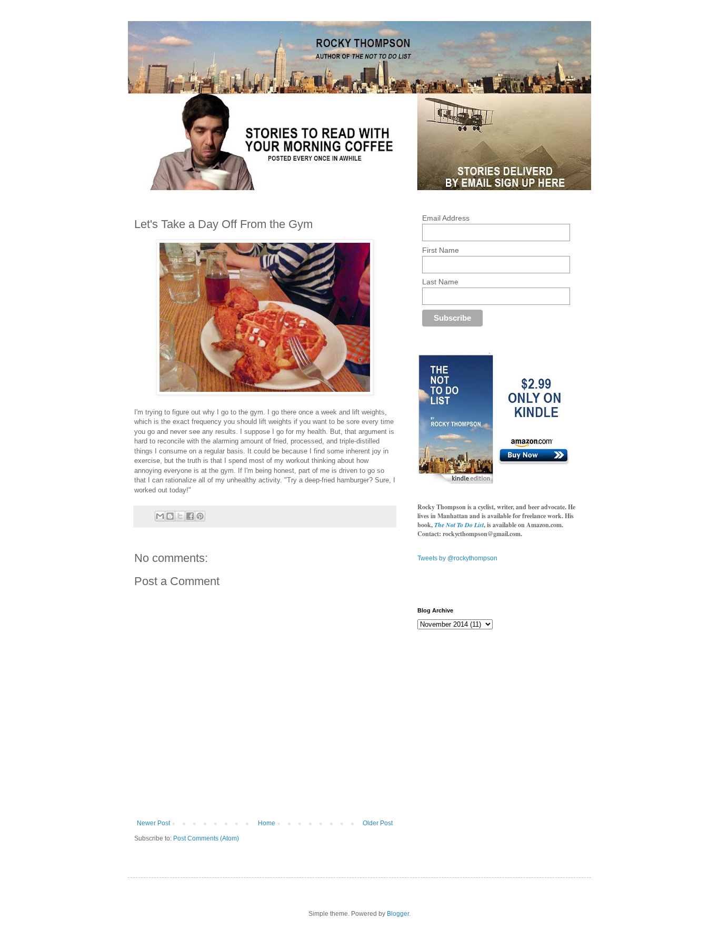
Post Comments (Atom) (206, 838)
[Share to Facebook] (190, 516)
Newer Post (153, 823)
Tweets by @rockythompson (457, 558)
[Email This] (160, 516)
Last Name (440, 282)
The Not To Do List (459, 524)
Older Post (378, 823)
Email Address (446, 218)
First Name (440, 250)
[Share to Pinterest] (200, 516)
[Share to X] (180, 516)
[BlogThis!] (170, 516)
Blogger (398, 913)
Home (266, 823)
